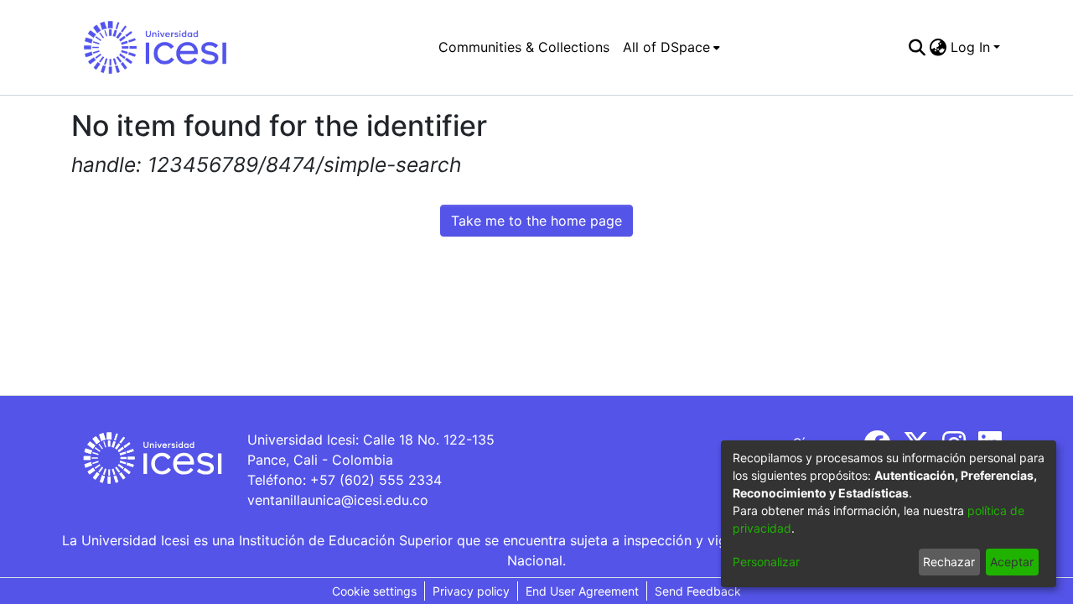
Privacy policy (471, 591)
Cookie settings (374, 591)
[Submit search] (917, 47)
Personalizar (766, 562)
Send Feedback (698, 591)
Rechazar (949, 562)
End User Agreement (582, 591)
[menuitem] (671, 47)
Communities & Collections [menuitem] (523, 47)
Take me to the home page (536, 220)
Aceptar (1012, 562)
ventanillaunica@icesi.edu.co (337, 500)
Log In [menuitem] (970, 47)
